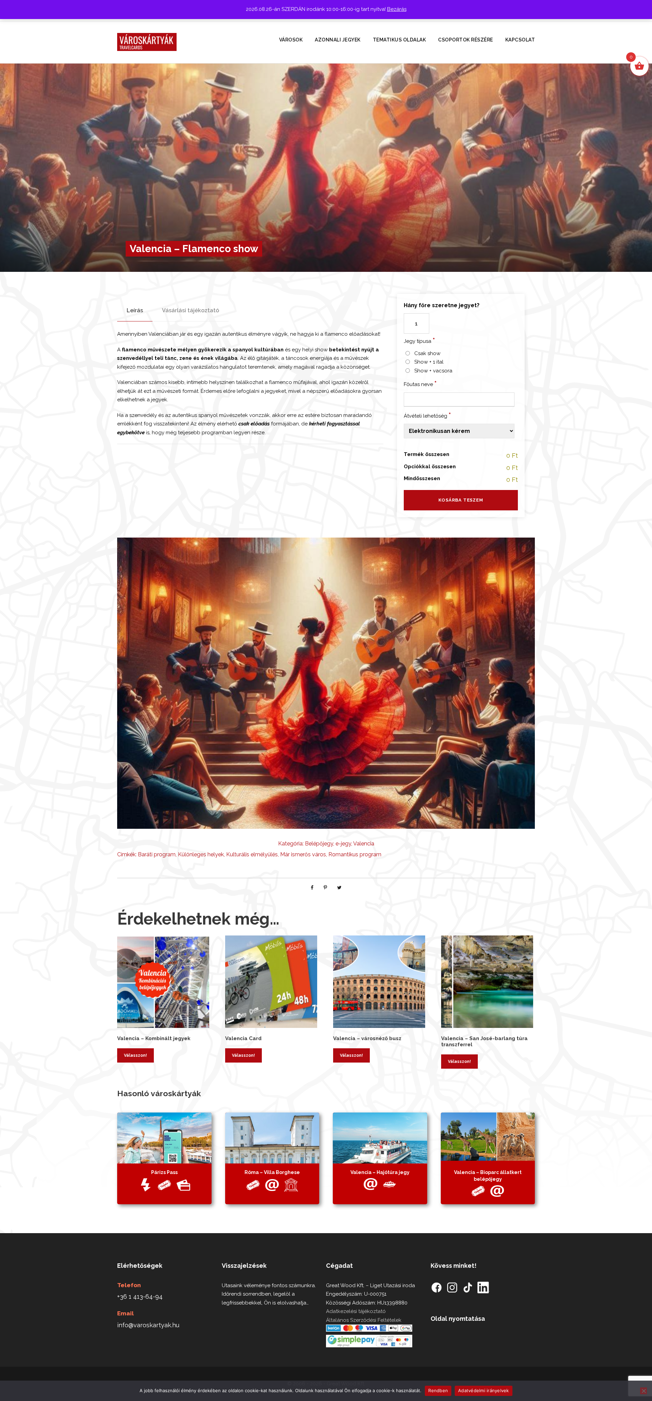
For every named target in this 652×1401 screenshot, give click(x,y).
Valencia (363, 843)
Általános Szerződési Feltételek (363, 1320)
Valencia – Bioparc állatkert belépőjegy (488, 1176)
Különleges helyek (201, 854)
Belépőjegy (319, 843)
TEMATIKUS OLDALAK (399, 39)
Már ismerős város (303, 854)
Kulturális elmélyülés (252, 854)
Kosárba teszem (460, 500)
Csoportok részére (465, 39)
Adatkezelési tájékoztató (356, 1311)
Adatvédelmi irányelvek (483, 1390)
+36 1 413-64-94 (140, 1296)
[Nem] (643, 1390)
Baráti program (157, 854)
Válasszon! (135, 1055)
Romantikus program (354, 854)
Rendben (438, 1390)
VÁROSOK (291, 39)
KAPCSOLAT (520, 39)
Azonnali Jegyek (338, 39)
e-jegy (343, 843)
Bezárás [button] (396, 9)
